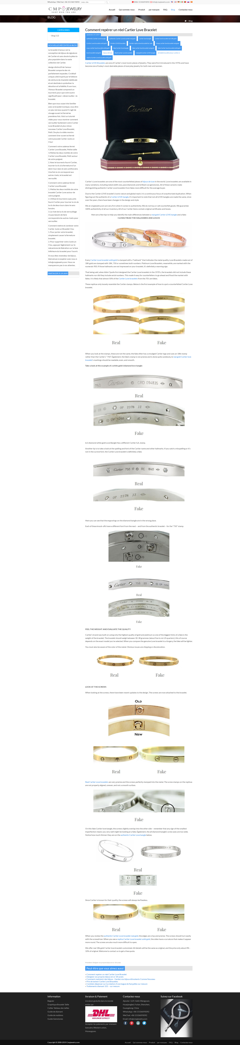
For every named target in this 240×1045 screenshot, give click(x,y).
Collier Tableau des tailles (58, 1008)
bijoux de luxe (107, 53)
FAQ (165, 9)
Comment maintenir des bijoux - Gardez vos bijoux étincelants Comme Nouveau (120, 979)
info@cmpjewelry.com (161, 2)
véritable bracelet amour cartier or (169, 53)
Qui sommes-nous (127, 9)
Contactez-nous (185, 9)
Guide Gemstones (55, 1019)
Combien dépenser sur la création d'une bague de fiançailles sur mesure (116, 984)
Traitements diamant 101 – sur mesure (103, 986)
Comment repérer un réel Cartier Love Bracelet (106, 974)
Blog (173, 9)
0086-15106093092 (142, 2)
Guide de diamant (55, 1011)
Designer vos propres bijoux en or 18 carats (103, 962)
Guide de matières (55, 1015)
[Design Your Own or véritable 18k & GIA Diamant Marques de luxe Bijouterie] (65, 12)
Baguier (51, 1001)
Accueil (112, 9)
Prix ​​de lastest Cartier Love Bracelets (102, 981)
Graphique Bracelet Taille (58, 1004)
